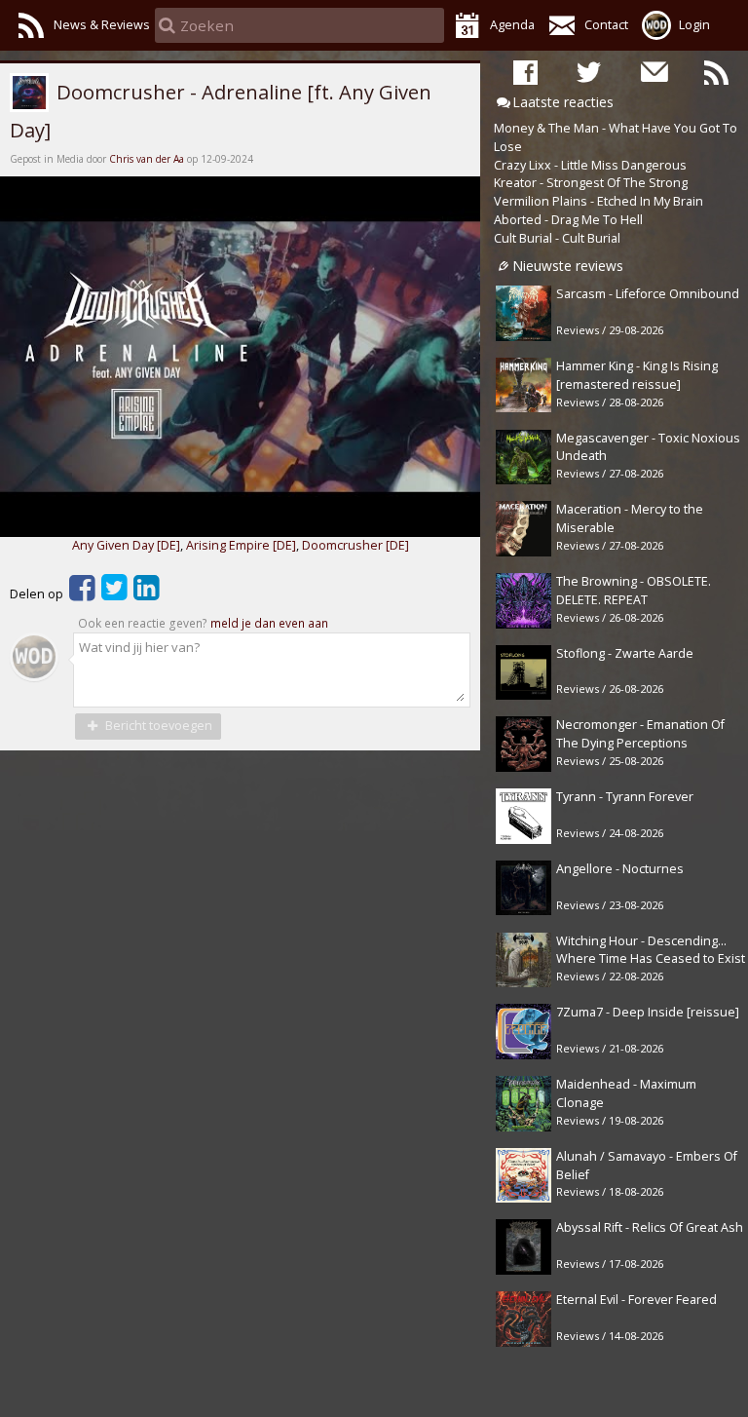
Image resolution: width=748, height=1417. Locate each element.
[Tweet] (114, 594)
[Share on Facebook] (82, 594)
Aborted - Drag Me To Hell (568, 219)
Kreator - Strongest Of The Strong (591, 182)
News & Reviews (102, 25)
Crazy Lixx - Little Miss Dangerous (590, 165)
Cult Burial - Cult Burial (557, 238)
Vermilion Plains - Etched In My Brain (598, 201)
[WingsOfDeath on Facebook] (525, 71)
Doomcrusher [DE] (355, 545)
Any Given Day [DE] (126, 545)
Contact (606, 25)
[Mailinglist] (653, 71)
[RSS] (716, 71)
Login (694, 25)
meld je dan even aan (269, 623)
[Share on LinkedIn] (147, 594)
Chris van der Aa (146, 159)
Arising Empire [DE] (241, 545)
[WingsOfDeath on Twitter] (589, 71)
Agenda (512, 25)
